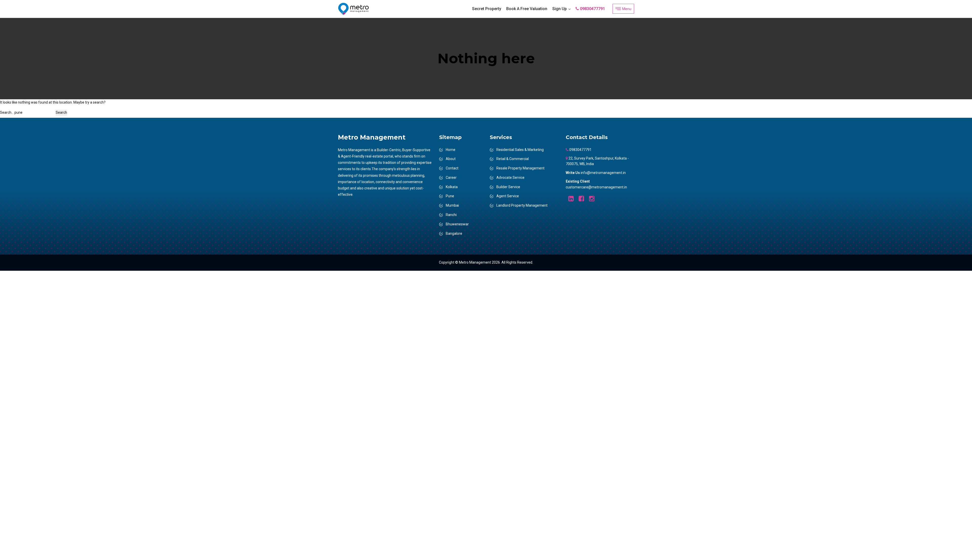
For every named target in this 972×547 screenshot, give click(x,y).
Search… (7, 112)
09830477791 (592, 8)
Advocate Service (510, 177)
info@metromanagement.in (603, 173)
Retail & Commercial (512, 159)
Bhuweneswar (457, 224)
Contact (452, 168)
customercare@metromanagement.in (596, 187)
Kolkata (452, 187)
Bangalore (454, 233)
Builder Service (508, 187)
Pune (450, 196)
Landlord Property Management (522, 205)
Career (451, 177)
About (451, 159)
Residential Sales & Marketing (520, 150)
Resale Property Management (520, 168)
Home (450, 150)
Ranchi (451, 215)
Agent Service (507, 196)
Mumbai (452, 205)
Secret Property (486, 8)
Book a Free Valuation (526, 8)
